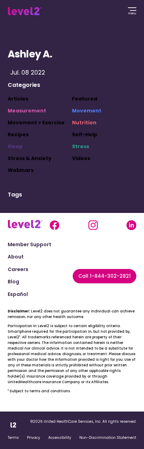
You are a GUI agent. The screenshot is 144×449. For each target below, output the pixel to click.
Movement (86, 110)
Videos (81, 158)
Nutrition (84, 122)
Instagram (93, 225)
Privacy (33, 437)
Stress (80, 146)
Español (18, 294)
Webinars (21, 170)
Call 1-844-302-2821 (104, 275)
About (16, 257)
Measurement (27, 110)
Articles (18, 98)
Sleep (15, 146)
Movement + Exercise (36, 122)
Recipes (18, 134)
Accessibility (59, 437)
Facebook (54, 225)
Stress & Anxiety (29, 158)
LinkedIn (131, 225)
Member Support (29, 244)
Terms (13, 437)
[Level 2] (25, 11)
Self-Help (84, 134)
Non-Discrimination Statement (107, 437)
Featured (84, 98)
